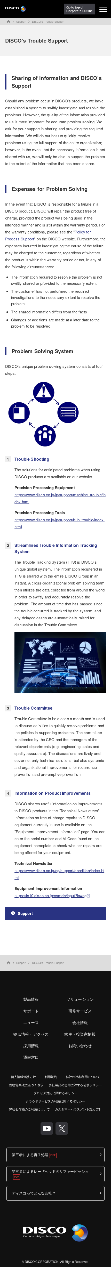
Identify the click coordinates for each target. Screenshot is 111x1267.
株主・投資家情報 (80, 1034)
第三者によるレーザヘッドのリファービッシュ (50, 1171)
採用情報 (31, 1045)
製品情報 (31, 999)
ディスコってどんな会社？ (34, 1193)
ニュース (31, 1022)
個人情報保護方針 (23, 1076)
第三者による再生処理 (30, 1154)
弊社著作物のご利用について (29, 1109)
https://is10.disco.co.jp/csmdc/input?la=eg (50, 895)
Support (21, 21)
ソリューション (80, 999)
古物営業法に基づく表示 (26, 1085)
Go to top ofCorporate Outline (79, 9)
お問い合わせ (80, 1045)
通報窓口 (31, 1057)
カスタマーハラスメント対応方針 (78, 1109)
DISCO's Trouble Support (48, 21)
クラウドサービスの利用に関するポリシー (55, 1101)
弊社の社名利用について (83, 1076)
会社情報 (80, 1022)
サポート (31, 1010)
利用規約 (51, 1076)
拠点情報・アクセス (31, 1034)
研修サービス (80, 1010)
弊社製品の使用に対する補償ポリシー (75, 1085)
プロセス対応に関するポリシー (55, 1093)
